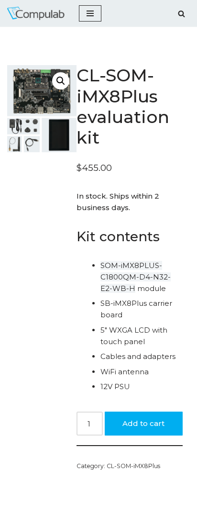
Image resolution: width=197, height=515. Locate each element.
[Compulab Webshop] (36, 13)
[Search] (181, 13)
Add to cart (143, 423)
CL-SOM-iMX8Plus (133, 466)
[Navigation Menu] (90, 13)
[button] (60, 81)
